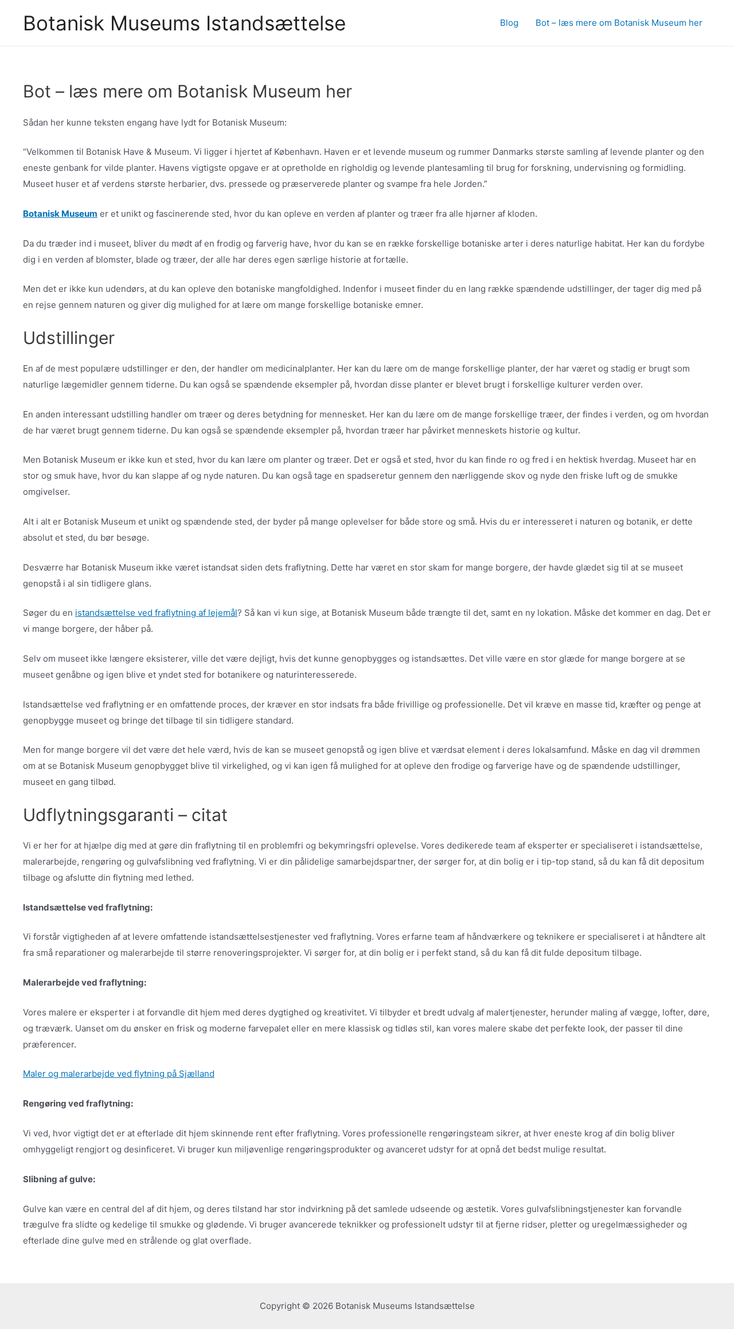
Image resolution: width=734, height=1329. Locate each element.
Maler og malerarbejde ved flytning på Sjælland (118, 1073)
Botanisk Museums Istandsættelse (184, 23)
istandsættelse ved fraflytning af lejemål (156, 612)
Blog (509, 22)
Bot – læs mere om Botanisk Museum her (619, 22)
